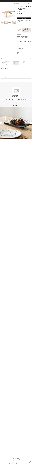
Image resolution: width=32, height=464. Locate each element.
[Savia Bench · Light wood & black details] (19, 30)
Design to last (23, 99)
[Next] (31, 123)
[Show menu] (1, 3)
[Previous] (1, 123)
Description (13, 99)
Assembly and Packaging (5, 71)
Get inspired (8, 99)
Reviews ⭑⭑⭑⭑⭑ (3, 79)
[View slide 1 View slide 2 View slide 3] (16, 123)
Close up (18, 99)
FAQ (2, 74)
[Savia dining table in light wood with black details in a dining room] (6, 22)
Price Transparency (4, 77)
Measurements (3, 58)
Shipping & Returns (4, 68)
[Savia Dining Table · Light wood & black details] (2, 22)
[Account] (28, 3)
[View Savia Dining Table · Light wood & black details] (9, 22)
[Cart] (30, 3)
